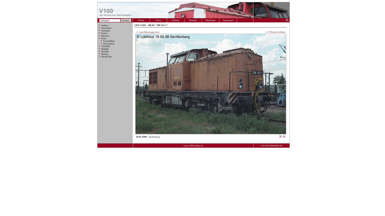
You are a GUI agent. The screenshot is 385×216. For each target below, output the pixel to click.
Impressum (228, 20)
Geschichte (106, 28)
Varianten (105, 30)
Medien (104, 54)
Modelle (105, 51)
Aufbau (104, 25)
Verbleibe (105, 46)
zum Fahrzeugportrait (149, 32)
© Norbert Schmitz (276, 32)
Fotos (103, 38)
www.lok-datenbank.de (271, 145)
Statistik (104, 49)
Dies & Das (106, 56)
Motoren (105, 36)
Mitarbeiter (210, 20)
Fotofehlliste (109, 41)
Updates (175, 20)
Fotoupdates (108, 43)
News (158, 20)
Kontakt (193, 20)
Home (141, 20)
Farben (104, 33)
